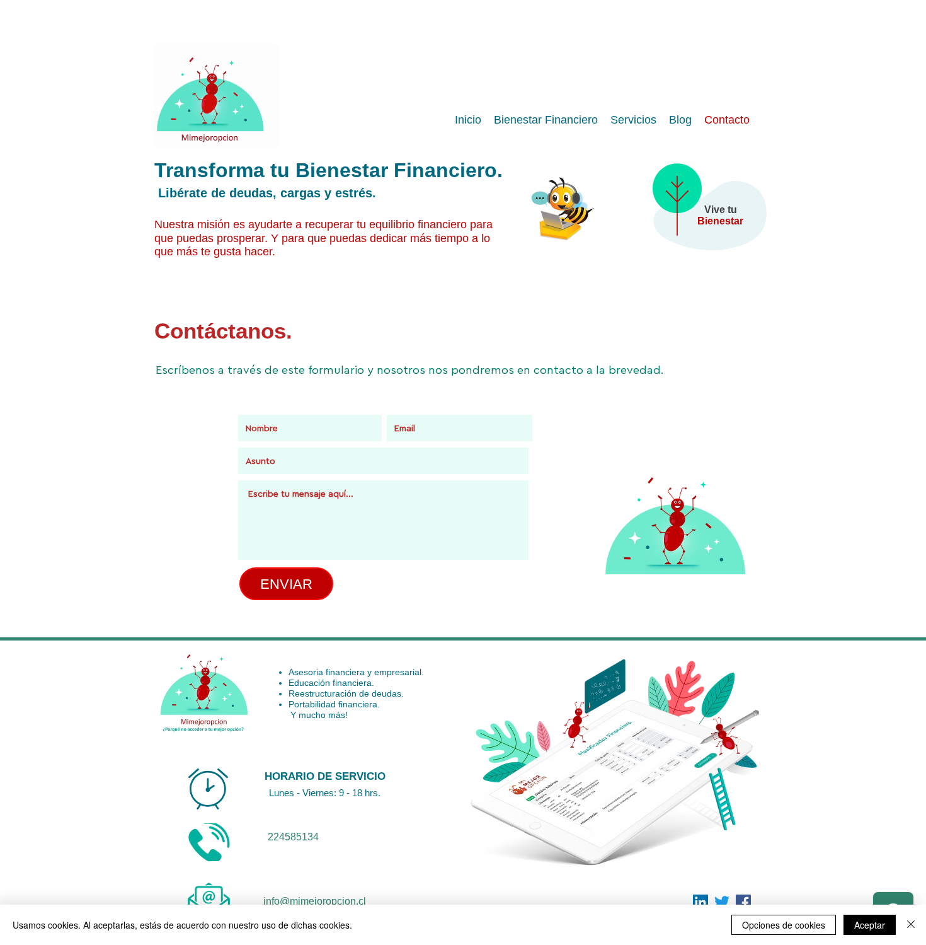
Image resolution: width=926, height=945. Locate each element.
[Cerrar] (910, 925)
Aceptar (869, 925)
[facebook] (700, 902)
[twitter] (721, 902)
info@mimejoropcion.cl (314, 901)
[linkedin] (743, 902)
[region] (702, 217)
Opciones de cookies (783, 925)
